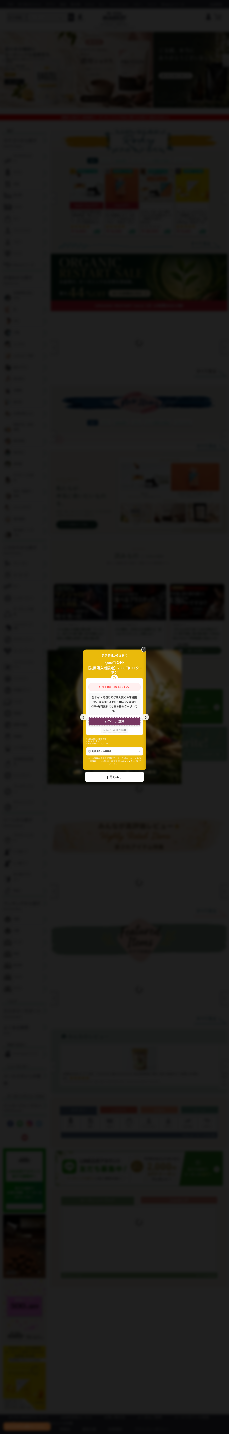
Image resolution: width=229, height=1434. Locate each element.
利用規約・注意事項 (101, 751)
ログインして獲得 (114, 721)
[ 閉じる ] (114, 777)
